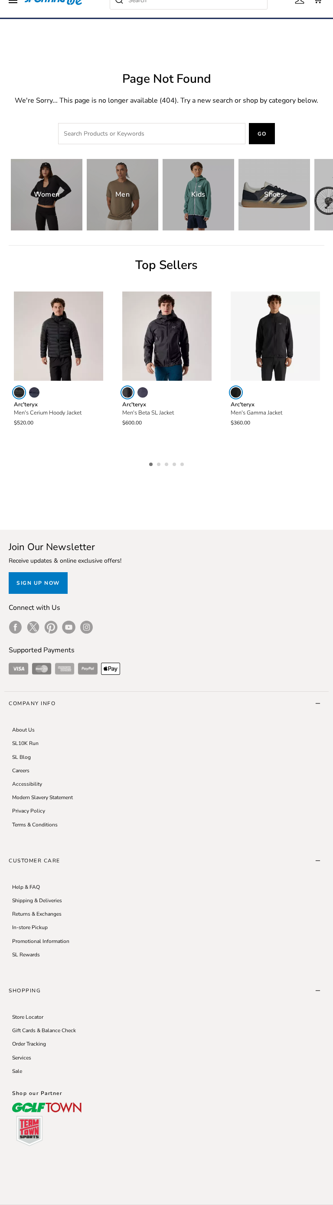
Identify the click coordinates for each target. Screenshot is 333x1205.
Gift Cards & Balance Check (44, 1030)
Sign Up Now (38, 583)
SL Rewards (26, 954)
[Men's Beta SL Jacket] (167, 336)
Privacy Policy (28, 810)
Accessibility (27, 784)
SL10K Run (25, 743)
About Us (23, 729)
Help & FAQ (26, 887)
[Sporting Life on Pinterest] (51, 627)
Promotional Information (40, 941)
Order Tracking (29, 1043)
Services (21, 1057)
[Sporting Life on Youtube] (68, 627)
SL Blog (21, 757)
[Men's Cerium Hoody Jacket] (58, 336)
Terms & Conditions (35, 824)
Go (262, 133)
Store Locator (27, 1017)
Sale (17, 1071)
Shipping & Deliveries (37, 900)
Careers (20, 770)
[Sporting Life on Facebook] (15, 627)
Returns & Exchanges (37, 913)
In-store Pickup (30, 927)
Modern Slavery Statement (42, 797)
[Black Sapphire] (34, 392)
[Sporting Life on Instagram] (86, 627)
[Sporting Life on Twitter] (33, 627)
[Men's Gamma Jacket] (275, 336)
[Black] (19, 392)
